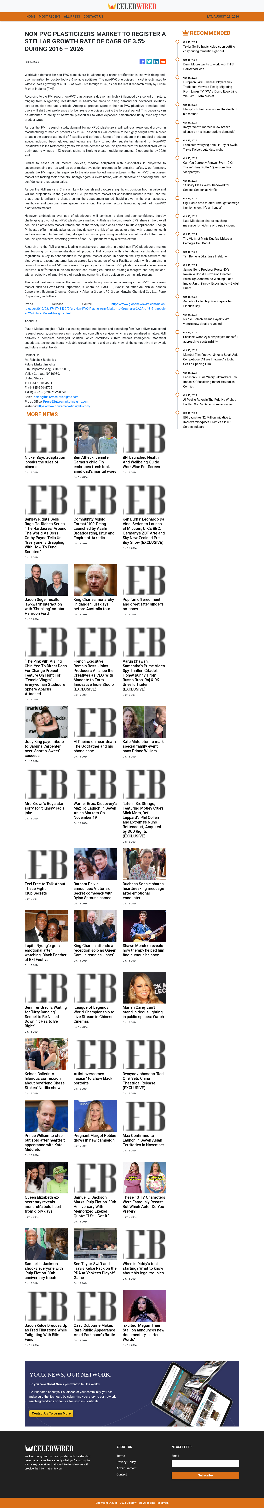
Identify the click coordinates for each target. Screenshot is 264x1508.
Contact (122, 1474)
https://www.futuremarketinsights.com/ (63, 406)
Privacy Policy (126, 1462)
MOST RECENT (49, 16)
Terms (121, 1456)
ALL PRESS (72, 16)
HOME (30, 16)
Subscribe (205, 1475)
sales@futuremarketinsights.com (56, 397)
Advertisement (126, 1468)
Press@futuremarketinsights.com (66, 401)
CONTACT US (93, 16)
